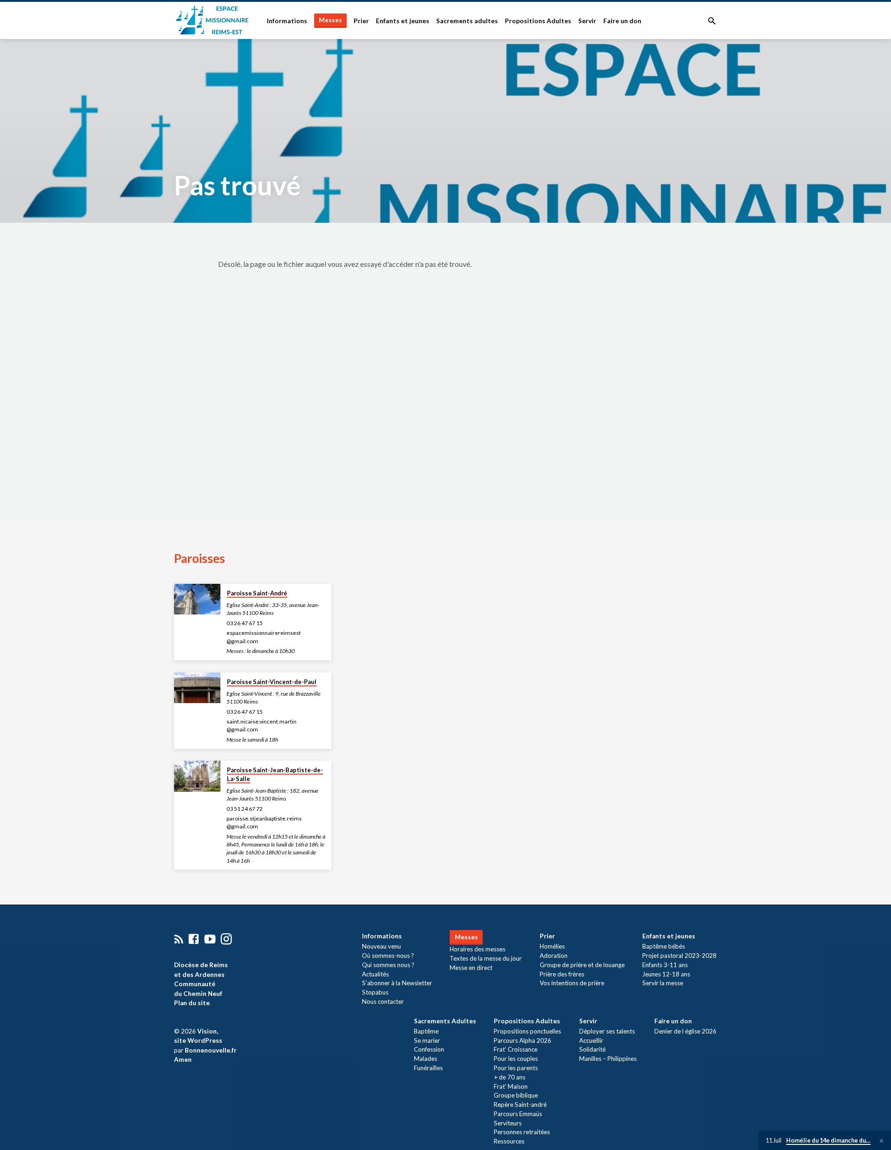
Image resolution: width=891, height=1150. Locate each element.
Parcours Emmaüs (518, 1114)
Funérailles (428, 1068)
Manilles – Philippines (608, 1058)
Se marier (427, 1040)
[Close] (881, 1140)
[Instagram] (226, 939)
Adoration (554, 955)
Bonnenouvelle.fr (211, 1050)
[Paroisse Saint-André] (197, 599)
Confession (429, 1049)
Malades (425, 1058)
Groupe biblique (516, 1095)
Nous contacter (383, 1001)
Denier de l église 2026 (685, 1031)
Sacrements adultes (467, 21)
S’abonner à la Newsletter (397, 983)
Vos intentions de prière (572, 983)
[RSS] (179, 939)
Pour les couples (516, 1058)
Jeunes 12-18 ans (666, 974)
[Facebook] (193, 939)
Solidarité (592, 1049)
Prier (361, 21)
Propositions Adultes (538, 21)
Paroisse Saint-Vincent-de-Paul (271, 681)
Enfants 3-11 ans (665, 965)
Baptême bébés (663, 946)
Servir (587, 21)
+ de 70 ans (509, 1077)
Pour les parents (516, 1068)
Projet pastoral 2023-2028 (679, 955)
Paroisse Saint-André (257, 593)
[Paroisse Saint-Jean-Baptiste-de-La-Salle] (197, 776)
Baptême (426, 1031)
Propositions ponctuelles (527, 1031)
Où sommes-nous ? (388, 955)
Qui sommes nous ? (388, 965)
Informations (287, 21)
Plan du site (192, 1003)
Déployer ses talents (607, 1031)
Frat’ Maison (511, 1086)
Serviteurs (508, 1123)
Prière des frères (562, 974)
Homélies (552, 946)
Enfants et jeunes (402, 21)
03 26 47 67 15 (244, 623)
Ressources (509, 1141)
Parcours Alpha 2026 (522, 1040)
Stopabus (375, 992)
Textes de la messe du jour (486, 958)
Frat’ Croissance (515, 1049)
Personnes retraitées (522, 1132)
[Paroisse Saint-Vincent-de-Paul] (197, 688)
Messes (330, 20)
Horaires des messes (477, 949)
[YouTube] (210, 939)
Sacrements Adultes (445, 1021)
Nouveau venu (381, 946)
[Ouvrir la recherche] (712, 21)
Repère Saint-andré (520, 1104)
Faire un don (622, 21)
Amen (183, 1059)
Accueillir (591, 1040)
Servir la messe (662, 983)
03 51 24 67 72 (244, 808)
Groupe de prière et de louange (582, 965)
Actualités (375, 974)
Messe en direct (471, 967)
